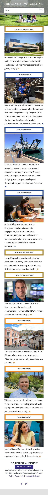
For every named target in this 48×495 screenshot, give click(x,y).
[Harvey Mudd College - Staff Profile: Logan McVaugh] (38, 269)
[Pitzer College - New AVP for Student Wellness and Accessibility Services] (29, 411)
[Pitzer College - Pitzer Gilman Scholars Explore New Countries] (14, 362)
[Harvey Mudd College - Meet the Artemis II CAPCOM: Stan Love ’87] (31, 314)
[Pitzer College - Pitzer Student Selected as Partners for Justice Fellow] (40, 456)
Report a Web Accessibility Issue (27, 476)
